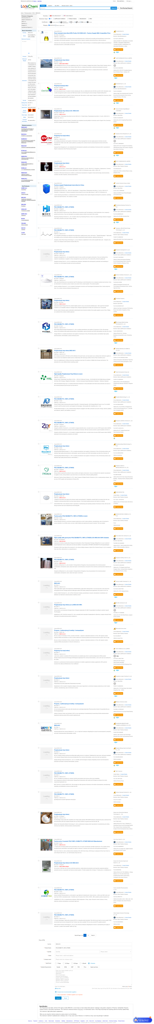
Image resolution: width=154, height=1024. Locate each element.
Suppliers (50, 5)
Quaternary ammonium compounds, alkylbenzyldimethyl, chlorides (28, 200)
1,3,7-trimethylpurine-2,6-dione (28, 169)
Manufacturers (83, 18)
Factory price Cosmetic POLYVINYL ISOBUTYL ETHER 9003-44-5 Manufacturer (78, 841)
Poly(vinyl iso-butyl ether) (62, 135)
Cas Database (98, 1021)
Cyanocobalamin (25, 220)
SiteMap (63, 1021)
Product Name (121, 1021)
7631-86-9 (23, 223)
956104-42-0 (24, 172)
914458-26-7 (24, 138)
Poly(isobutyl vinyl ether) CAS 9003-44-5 (66, 863)
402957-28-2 (24, 213)
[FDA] (117, 656)
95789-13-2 (23, 168)
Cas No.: (49, 944)
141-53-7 (23, 192)
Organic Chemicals (27, 19)
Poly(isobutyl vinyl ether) (61, 60)
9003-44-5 (30, 32)
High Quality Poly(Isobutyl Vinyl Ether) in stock (68, 374)
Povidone (23, 206)
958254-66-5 (24, 127)
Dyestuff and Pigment (27, 27)
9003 (33, 13)
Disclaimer (57, 1021)
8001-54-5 (23, 197)
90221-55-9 (23, 145)
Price (85, 967)
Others (24, 21)
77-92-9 (23, 232)
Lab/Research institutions (59, 18)
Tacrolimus (23, 189)
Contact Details (125, 34)
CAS (87, 1021)
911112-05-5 (24, 162)
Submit (58, 998)
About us (30, 1021)
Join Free (39, 1)
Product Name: (48, 947)
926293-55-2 (24, 156)
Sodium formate (24, 194)
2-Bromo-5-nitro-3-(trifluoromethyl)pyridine (26, 175)
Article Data (105, 1021)
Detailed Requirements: (46, 967)
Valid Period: (48, 963)
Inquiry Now (119, 49)
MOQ (65, 967)
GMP (72, 967)
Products (43, 5)
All (50, 18)
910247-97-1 (24, 178)
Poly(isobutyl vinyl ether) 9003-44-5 (64, 350)
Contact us (41, 1021)
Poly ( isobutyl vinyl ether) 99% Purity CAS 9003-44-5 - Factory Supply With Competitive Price (82, 33)
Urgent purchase (94, 967)
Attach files (58, 988)
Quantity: (49, 951)
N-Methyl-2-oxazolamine (26, 135)
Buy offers (57, 5)
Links (46, 1021)
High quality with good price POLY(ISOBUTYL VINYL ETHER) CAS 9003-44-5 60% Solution (81, 537)
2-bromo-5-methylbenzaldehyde (28, 147)
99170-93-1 (23, 134)
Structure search (65, 5)
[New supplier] (60, 25)
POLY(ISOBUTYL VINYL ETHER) (64, 207)
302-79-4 (23, 228)
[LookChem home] (29, 7)
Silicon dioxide (24, 224)
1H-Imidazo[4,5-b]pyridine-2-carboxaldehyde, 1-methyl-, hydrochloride (27, 130)
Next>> (93, 935)
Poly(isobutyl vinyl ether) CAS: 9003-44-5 (66, 110)
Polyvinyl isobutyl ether (61, 85)
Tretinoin (23, 229)
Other (91, 18)
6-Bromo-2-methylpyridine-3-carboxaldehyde (27, 158)
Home (114, 1)
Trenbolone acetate (25, 210)
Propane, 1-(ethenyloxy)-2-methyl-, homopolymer (69, 630)
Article (71, 5)
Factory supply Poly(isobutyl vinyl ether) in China (69, 185)
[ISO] (114, 65)
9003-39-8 (23, 204)
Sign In (34, 1)
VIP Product (76, 1021)
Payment (35, 1021)
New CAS (92, 1021)
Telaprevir (23, 215)
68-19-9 (23, 218)
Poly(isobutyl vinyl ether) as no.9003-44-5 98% (68, 604)
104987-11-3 (24, 188)
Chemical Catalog (113, 1021)
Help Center (51, 1021)
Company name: (47, 959)
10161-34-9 (23, 209)
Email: (50, 955)
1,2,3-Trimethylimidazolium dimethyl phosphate (27, 181)
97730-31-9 (23, 150)
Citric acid (23, 234)
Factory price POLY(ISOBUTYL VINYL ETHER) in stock (70, 516)
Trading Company (73, 18)
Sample (58, 967)
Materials (24, 23)
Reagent (24, 25)
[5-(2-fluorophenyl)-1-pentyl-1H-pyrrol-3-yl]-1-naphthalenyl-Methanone (28, 141)
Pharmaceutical (28, 13)
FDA (79, 967)
